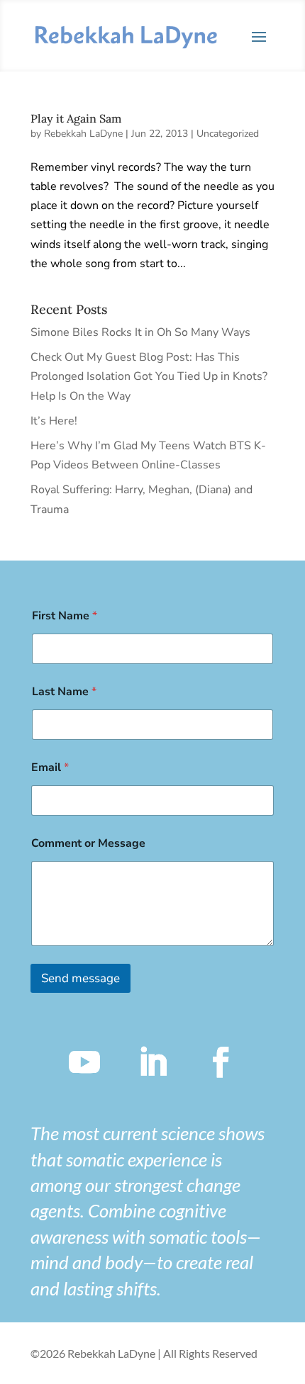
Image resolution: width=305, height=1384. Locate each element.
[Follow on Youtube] (84, 1062)
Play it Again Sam (75, 118)
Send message (80, 978)
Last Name (64, 692)
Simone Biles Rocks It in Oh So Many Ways (140, 332)
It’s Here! (53, 421)
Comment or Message (88, 843)
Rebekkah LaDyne (83, 133)
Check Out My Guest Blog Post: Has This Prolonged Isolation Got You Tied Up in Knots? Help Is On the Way (148, 376)
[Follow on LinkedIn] (152, 1062)
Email (50, 768)
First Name (64, 616)
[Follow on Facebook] (220, 1062)
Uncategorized (227, 133)
